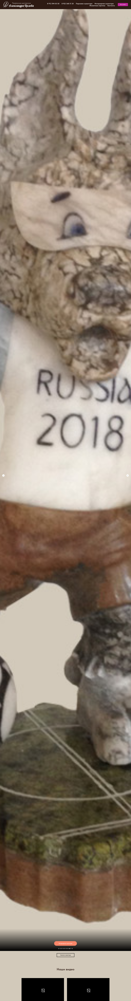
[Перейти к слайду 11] (72, 948)
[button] (65, 955)
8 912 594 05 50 (53, 4)
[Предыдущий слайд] (3, 475)
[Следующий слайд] (127, 475)
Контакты (111, 6)
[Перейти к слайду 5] (64, 948)
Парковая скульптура (84, 4)
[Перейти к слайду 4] (63, 948)
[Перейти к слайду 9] (69, 948)
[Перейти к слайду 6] (66, 948)
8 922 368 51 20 (68, 4)
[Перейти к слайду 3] (61, 948)
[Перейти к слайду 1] (58, 948)
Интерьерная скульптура (104, 4)
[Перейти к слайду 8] (67, 948)
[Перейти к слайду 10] (70, 948)
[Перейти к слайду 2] (60, 948)
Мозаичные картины (97, 6)
